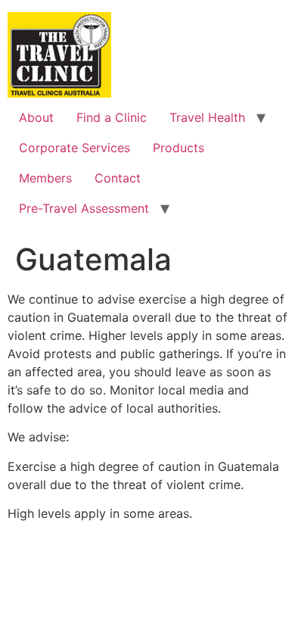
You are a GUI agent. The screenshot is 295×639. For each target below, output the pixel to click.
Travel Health (207, 117)
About (36, 117)
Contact (118, 177)
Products (178, 147)
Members (45, 177)
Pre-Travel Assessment (84, 208)
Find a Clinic (111, 117)
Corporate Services (74, 147)
